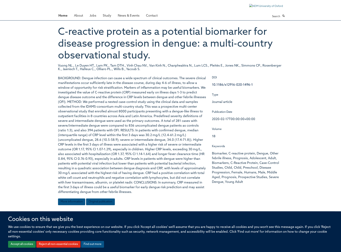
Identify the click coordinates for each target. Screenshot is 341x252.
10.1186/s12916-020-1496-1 (232, 85)
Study (107, 15)
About (78, 15)
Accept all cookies (22, 244)
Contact (152, 15)
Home (62, 15)
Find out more (92, 244)
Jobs (93, 15)
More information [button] (72, 201)
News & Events (129, 15)
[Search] (283, 16)
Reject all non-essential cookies (58, 244)
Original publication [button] (100, 201)
